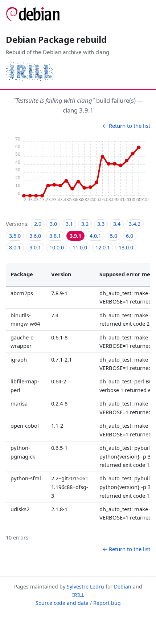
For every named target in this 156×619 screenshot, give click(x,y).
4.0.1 (95, 235)
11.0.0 (80, 247)
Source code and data (62, 602)
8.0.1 (15, 247)
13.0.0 (126, 247)
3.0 (53, 223)
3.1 (69, 223)
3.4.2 (134, 223)
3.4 (116, 223)
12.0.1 (102, 247)
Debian (122, 586)
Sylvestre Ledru (85, 586)
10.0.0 (56, 247)
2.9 (37, 223)
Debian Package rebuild (56, 39)
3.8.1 (55, 235)
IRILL (78, 594)
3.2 (85, 223)
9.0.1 (35, 247)
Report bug (107, 602)
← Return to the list (126, 125)
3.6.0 (35, 235)
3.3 (100, 223)
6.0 (129, 235)
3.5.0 (15, 235)
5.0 (113, 235)
